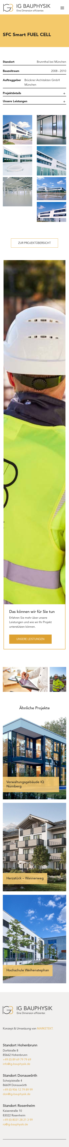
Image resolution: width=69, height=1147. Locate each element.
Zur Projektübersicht (34, 243)
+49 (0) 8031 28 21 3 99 (18, 1120)
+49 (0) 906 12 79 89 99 (18, 1089)
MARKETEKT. (45, 1028)
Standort (8, 62)
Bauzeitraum (11, 71)
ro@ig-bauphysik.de (15, 1124)
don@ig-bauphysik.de (16, 1094)
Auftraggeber (12, 80)
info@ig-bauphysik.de (16, 1064)
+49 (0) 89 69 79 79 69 (17, 1059)
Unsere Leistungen (30, 639)
